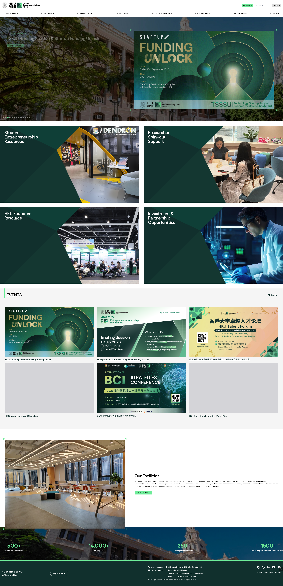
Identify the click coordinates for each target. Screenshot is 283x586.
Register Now (59, 573)
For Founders (121, 13)
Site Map (278, 572)
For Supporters (201, 13)
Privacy (259, 572)
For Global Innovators (161, 13)
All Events (273, 295)
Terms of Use (268, 572)
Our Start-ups (239, 13)
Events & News (10, 13)
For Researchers (84, 13)
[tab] (3, 117)
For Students (46, 13)
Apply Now (247, 5)
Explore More (143, 493)
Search (277, 5)
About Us (274, 13)
